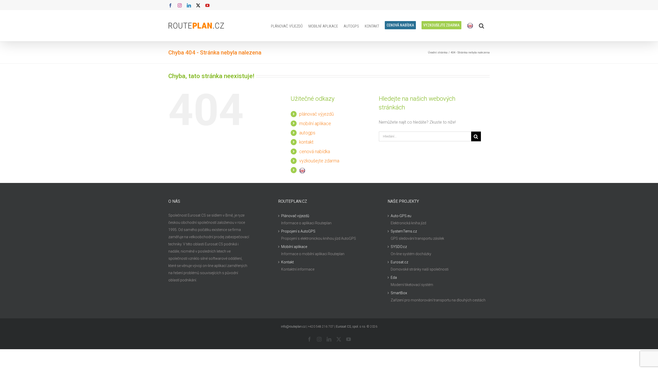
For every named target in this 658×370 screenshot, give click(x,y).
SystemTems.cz (404, 231)
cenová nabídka (314, 151)
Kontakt (287, 262)
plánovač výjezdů (316, 114)
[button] (481, 25)
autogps (307, 132)
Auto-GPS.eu (401, 216)
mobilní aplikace (315, 123)
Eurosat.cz (399, 262)
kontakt (306, 142)
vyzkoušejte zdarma (319, 160)
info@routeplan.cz (293, 326)
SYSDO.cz (399, 247)
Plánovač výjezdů (295, 216)
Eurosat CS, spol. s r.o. (351, 326)
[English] (470, 25)
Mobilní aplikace (294, 247)
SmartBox (399, 293)
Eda (394, 277)
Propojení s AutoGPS (298, 231)
